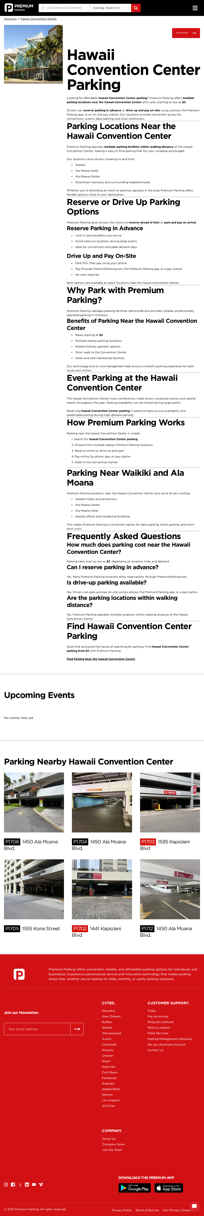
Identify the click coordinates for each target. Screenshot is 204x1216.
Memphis (108, 1011)
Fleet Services (158, 1033)
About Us (109, 1139)
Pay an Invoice (158, 1016)
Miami (106, 1061)
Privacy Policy (122, 1210)
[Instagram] (6, 1185)
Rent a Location (159, 1027)
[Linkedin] (27, 1185)
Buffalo (107, 1022)
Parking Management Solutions (162, 1039)
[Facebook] (13, 1185)
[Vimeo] (41, 1185)
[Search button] (136, 8)
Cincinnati (109, 1044)
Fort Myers (110, 1072)
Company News (113, 1144)
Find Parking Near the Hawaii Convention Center (101, 659)
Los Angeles (111, 1100)
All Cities (108, 1106)
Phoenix (108, 1050)
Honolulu (10, 18)
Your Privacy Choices (177, 1210)
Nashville (108, 1067)
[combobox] (64, 8)
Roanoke (108, 1083)
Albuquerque (111, 1033)
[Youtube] (34, 1185)
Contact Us (155, 1050)
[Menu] (195, 8)
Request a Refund (161, 1022)
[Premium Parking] (19, 974)
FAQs (151, 1011)
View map (182, 32)
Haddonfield (111, 1089)
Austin (106, 1039)
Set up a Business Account (162, 1044)
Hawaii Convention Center (38, 18)
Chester (107, 1055)
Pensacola (109, 1078)
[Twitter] (20, 1185)
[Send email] (77, 1029)
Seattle (107, 1027)
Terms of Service (147, 1210)
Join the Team (112, 1150)
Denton (107, 1095)
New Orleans (111, 1016)
